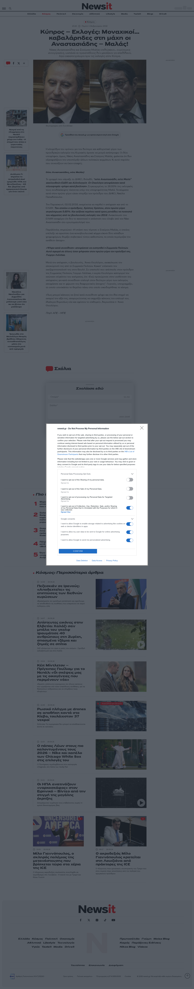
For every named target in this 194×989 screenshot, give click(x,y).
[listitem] (97, 474)
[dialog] (97, 495)
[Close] (142, 428)
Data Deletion (82, 560)
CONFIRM (78, 551)
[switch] (129, 479)
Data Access (97, 560)
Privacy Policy (112, 560)
